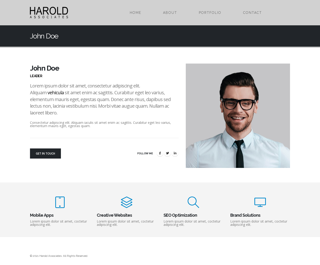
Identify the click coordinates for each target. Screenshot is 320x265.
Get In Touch (45, 153)
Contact (252, 13)
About (170, 13)
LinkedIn (175, 153)
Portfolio (210, 13)
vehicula (56, 92)
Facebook (160, 153)
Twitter (167, 153)
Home (135, 13)
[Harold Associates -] (49, 12)
